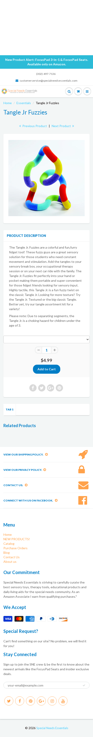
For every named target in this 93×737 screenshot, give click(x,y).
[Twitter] (8, 700)
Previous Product (34, 126)
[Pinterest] (30, 700)
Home (7, 103)
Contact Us (11, 557)
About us (9, 561)
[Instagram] (52, 700)
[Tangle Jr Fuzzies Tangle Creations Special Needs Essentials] (46, 178)
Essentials (23, 103)
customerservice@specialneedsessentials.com (48, 80)
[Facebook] (19, 700)
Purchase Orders (15, 548)
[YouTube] (62, 700)
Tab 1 (9, 409)
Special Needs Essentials (52, 728)
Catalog (8, 543)
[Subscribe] (84, 685)
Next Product (62, 126)
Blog (6, 552)
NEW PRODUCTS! (16, 539)
